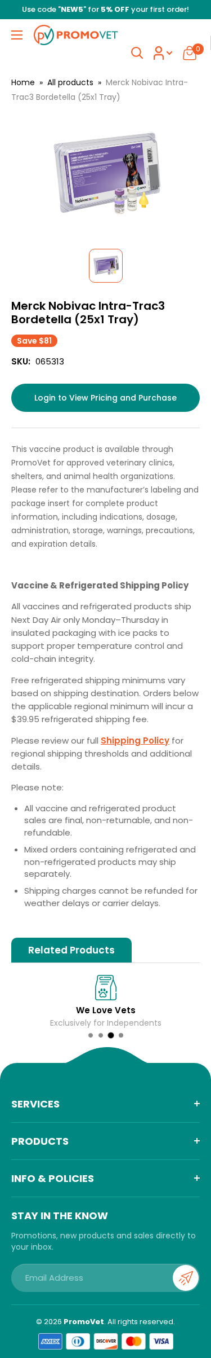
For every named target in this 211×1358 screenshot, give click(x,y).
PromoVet (84, 1321)
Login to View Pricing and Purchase (105, 397)
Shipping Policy (135, 740)
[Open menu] (17, 34)
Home (23, 82)
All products (70, 82)
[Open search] (137, 53)
